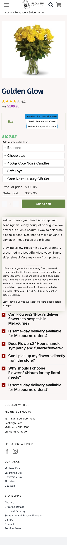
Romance (20, 12)
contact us (51, 291)
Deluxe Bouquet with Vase (42, 126)
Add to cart (43, 203)
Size (10, 121)
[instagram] (15, 451)
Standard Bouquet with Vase (41, 116)
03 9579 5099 (18, 431)
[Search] (50, 5)
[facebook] (7, 451)
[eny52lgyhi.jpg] (33, 49)
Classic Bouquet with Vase (41, 121)
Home (8, 12)
